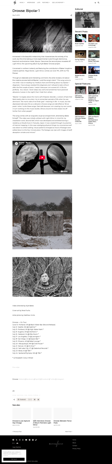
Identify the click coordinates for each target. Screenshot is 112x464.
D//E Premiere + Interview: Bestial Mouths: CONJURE (80, 119)
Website (22, 379)
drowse (14, 395)
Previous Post (17, 431)
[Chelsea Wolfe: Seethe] (94, 70)
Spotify (37, 379)
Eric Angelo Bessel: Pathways (93, 60)
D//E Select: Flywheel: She (79, 96)
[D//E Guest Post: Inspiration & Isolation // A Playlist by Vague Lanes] (94, 90)
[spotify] (33, 440)
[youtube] (26, 440)
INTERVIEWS (31, 2)
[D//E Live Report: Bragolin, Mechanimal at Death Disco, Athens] (94, 111)
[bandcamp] (29, 440)
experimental (20, 395)
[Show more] (38, 399)
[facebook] (13, 440)
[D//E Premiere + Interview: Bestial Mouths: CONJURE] (80, 111)
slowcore (30, 395)
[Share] (71, 15)
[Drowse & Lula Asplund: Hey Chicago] (21, 413)
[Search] (98, 2)
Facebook (45, 379)
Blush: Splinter (79, 43)
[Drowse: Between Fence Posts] (63, 413)
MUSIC (22, 2)
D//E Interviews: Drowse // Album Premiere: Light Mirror (42, 423)
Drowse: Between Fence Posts (62, 422)
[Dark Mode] (95, 2)
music (25, 395)
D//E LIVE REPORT (57, 2)
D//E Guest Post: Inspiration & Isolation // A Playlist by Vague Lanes (93, 99)
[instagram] (19, 440)
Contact (74, 445)
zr (39, 395)
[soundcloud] (17, 443)
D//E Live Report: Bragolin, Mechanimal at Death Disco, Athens (93, 120)
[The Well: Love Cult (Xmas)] (94, 38)
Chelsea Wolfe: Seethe (93, 76)
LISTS (38, 2)
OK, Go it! (14, 459)
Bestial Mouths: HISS (80, 76)
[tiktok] (36, 440)
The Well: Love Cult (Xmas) (92, 44)
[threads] (23, 440)
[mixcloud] (13, 443)
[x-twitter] (16, 440)
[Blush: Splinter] (80, 38)
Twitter (52, 379)
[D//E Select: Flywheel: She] (80, 90)
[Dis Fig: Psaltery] (80, 54)
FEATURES (45, 2)
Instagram (60, 379)
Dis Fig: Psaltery (80, 59)
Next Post (68, 431)
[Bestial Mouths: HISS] (80, 70)
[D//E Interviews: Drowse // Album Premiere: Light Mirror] (42, 413)
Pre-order (16, 367)
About (74, 443)
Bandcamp (30, 379)
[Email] (34, 399)
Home (74, 440)
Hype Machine (16, 447)
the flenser (35, 395)
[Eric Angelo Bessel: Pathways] (94, 54)
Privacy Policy (76, 448)
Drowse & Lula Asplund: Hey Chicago (21, 422)
